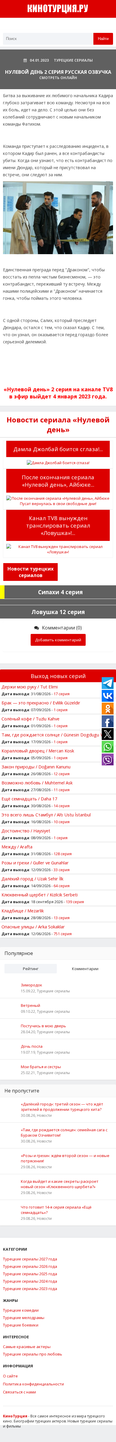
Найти (103, 38)
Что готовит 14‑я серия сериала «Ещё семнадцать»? (56, 1209)
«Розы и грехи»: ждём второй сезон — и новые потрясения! (65, 1158)
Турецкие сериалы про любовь (32, 1354)
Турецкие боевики (20, 1325)
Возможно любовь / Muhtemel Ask (37, 783)
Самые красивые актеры (27, 1346)
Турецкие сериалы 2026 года (30, 1266)
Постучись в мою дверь (43, 1025)
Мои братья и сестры (41, 1066)
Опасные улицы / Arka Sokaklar (33, 927)
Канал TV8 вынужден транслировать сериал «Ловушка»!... (58, 525)
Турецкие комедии (21, 1310)
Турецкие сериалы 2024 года (30, 1281)
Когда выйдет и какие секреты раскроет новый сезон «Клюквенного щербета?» (59, 1184)
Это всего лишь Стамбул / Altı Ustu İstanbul (46, 815)
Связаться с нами (19, 1392)
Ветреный (30, 1005)
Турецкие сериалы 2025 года (30, 1273)
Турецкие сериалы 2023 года (30, 1288)
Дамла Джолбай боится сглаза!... (58, 449)
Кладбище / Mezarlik (22, 911)
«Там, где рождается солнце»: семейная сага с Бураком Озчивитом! (64, 1132)
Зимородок (31, 985)
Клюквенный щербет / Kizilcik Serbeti (39, 895)
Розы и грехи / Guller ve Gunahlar (35, 863)
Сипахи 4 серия (60, 592)
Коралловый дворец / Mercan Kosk (37, 751)
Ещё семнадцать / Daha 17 (29, 799)
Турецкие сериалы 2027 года (30, 1259)
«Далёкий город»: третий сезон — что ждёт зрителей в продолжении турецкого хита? (62, 1106)
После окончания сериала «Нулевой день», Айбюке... (58, 480)
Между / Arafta (16, 847)
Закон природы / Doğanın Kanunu (35, 767)
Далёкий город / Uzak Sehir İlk (32, 879)
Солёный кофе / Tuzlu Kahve (30, 719)
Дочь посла (32, 1046)
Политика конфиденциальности (33, 1384)
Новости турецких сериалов (30, 572)
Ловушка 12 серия (58, 612)
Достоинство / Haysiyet (25, 831)
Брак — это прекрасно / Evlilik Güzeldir (40, 703)
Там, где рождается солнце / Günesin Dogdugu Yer (54, 735)
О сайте (10, 1376)
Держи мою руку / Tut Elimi (29, 687)
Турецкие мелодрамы (23, 1317)
